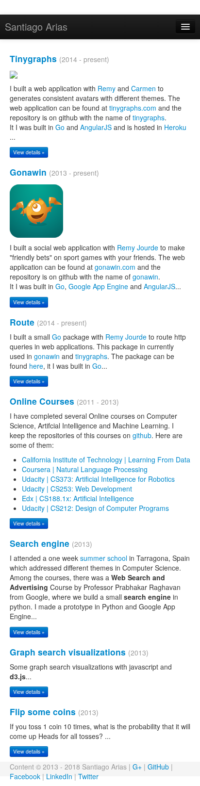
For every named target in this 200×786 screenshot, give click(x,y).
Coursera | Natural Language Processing (85, 469)
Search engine (39, 543)
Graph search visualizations (68, 652)
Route (22, 322)
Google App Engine (98, 286)
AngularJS (96, 127)
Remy (107, 88)
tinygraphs (149, 117)
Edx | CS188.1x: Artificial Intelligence (78, 498)
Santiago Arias (36, 26)
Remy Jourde (137, 247)
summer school (103, 558)
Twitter (88, 776)
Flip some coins (43, 711)
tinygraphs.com (132, 108)
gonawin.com (115, 267)
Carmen (143, 88)
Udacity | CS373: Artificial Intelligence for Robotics (98, 479)
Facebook (25, 776)
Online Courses (42, 401)
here (36, 366)
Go (60, 127)
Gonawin (28, 172)
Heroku (175, 127)
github (142, 435)
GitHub (158, 766)
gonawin (145, 276)
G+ (137, 766)
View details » (29, 152)
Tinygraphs (33, 58)
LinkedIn (59, 776)
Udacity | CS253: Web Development (77, 488)
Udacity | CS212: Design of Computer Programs (95, 508)
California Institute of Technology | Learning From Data (106, 459)
